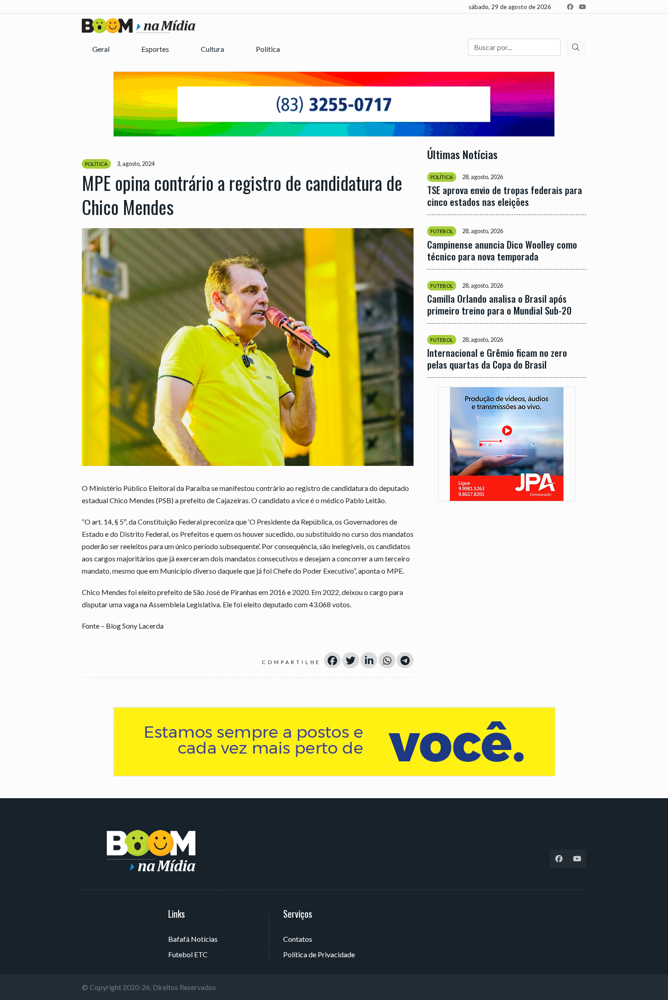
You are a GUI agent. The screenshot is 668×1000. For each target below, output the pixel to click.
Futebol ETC (188, 954)
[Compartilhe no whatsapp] (387, 660)
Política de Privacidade (319, 954)
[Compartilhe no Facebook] (332, 660)
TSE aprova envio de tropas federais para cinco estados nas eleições (504, 196)
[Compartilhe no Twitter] (350, 660)
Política (268, 49)
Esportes (155, 49)
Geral (101, 49)
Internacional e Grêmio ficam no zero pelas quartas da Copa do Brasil (497, 358)
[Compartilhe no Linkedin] (368, 660)
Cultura (213, 49)
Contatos (297, 939)
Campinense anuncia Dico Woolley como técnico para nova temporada (502, 250)
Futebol (441, 231)
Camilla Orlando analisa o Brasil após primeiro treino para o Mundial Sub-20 (499, 304)
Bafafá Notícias (193, 939)
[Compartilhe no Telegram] (405, 660)
